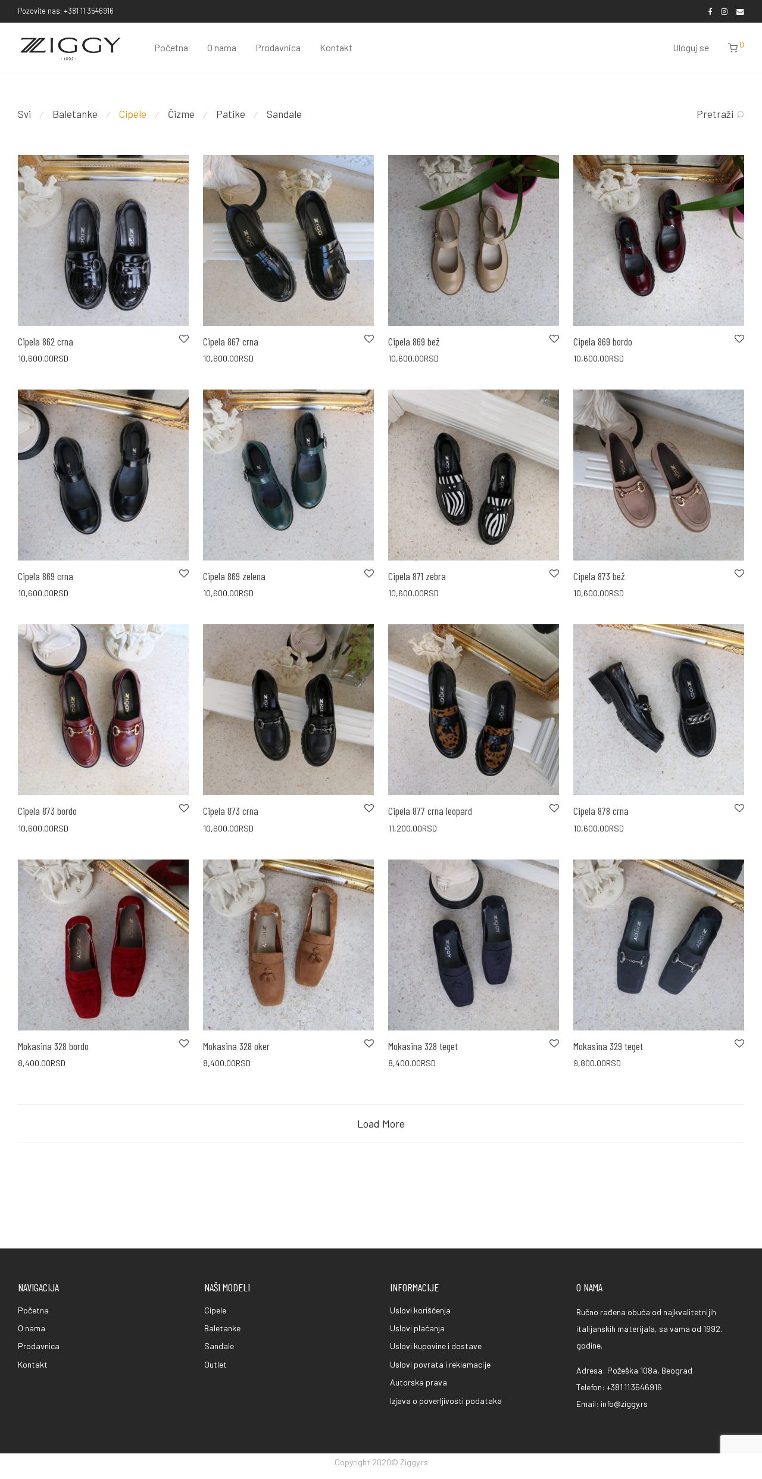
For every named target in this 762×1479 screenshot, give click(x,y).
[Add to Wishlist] (183, 339)
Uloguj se (691, 47)
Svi (24, 114)
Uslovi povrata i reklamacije (440, 1364)
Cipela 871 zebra (417, 576)
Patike (230, 114)
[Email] (740, 10)
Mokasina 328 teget (423, 1046)
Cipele (132, 114)
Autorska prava (418, 1382)
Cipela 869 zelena (234, 576)
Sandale (284, 114)
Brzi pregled (33, 358)
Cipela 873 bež (599, 576)
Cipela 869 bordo (602, 341)
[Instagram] (724, 10)
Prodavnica (278, 47)
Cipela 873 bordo (47, 810)
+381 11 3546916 (634, 1387)
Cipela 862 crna (45, 341)
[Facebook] (710, 10)
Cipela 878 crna (601, 810)
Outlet (215, 1364)
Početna (171, 47)
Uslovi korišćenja (420, 1310)
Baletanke (75, 114)
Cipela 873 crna (230, 810)
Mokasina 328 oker (236, 1046)
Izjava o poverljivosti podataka (446, 1401)
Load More (381, 1123)
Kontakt (336, 47)
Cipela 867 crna (230, 341)
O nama (221, 47)
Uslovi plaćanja (417, 1328)
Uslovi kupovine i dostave (436, 1346)
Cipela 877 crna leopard (430, 810)
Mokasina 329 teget (608, 1046)
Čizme (181, 114)
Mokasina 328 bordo (53, 1046)
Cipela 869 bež (414, 341)
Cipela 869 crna (45, 576)
